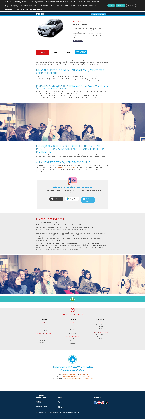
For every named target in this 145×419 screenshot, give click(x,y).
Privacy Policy (59, 412)
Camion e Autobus (61, 405)
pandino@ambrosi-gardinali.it (71, 376)
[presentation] (81, 52)
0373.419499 (89, 378)
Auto (59, 401)
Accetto (111, 5)
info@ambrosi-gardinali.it (69, 374)
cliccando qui (14, 2)
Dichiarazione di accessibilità (73, 412)
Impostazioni (131, 5)
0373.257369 (84, 374)
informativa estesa (50, 1)
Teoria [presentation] (43, 52)
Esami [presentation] (68, 52)
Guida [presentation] (55, 52)
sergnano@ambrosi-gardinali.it (72, 378)
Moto (59, 402)
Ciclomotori (60, 403)
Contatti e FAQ (40, 13)
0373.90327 (86, 376)
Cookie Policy (64, 412)
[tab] (42, 52)
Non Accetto (120, 5)
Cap (59, 406)
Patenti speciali (61, 407)
